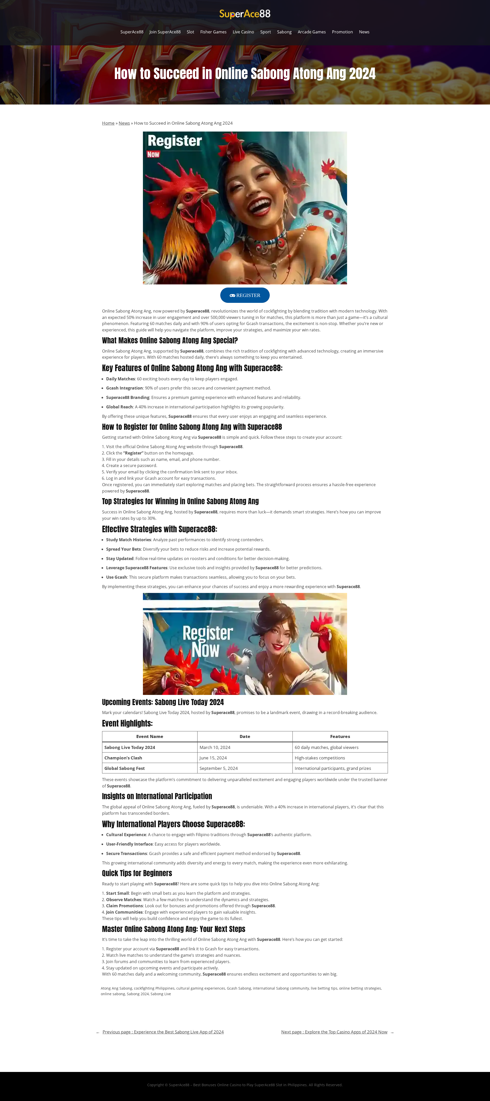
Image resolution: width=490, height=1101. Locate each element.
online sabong (113, 993)
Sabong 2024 (138, 993)
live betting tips (324, 988)
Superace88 (214, 974)
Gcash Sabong (239, 988)
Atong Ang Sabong (116, 988)
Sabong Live (161, 993)
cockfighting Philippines (154, 988)
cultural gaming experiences (200, 988)
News (124, 123)
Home (108, 123)
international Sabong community (281, 988)
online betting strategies (360, 988)
